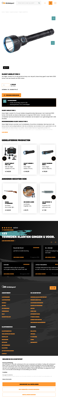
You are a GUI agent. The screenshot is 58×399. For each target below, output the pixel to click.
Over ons (33, 311)
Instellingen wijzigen (29, 395)
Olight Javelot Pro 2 (23, 12)
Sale (3, 314)
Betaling (4, 342)
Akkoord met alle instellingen (29, 384)
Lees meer (5, 132)
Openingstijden (35, 314)
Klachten (4, 348)
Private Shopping (36, 300)
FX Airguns (34, 336)
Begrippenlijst (6, 317)
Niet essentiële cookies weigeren (29, 389)
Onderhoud (5, 311)
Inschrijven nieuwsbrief (38, 322)
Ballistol (33, 331)
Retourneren (6, 345)
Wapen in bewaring (36, 305)
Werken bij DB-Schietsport (39, 297)
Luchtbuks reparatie (37, 302)
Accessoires (5, 308)
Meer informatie (6, 379)
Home (3, 12)
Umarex (33, 334)
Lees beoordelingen (8, 241)
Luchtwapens (6, 300)
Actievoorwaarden (8, 350)
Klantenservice (6, 331)
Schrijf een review (36, 319)
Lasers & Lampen (14, 12)
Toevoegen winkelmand (12, 95)
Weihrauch (34, 342)
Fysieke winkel (35, 317)
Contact (4, 353)
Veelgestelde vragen (8, 334)
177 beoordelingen (7, 230)
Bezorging (5, 339)
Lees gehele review (18, 257)
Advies (33, 308)
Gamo (32, 339)
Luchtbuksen (6, 297)
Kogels (4, 302)
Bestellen (5, 336)
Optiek (7, 12)
